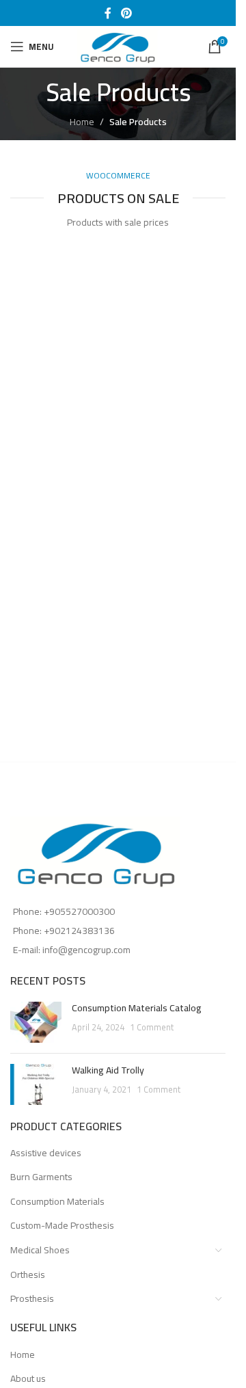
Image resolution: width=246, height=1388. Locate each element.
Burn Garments (41, 1177)
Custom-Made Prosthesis (62, 1225)
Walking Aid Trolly (108, 1070)
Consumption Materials (57, 1201)
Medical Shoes (40, 1250)
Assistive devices (45, 1153)
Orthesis (27, 1274)
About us (28, 1379)
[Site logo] (118, 46)
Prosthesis (32, 1298)
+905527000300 (79, 911)
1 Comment (152, 1027)
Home (82, 121)
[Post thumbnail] (36, 1022)
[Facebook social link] (108, 13)
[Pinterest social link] (126, 13)
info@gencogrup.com (86, 950)
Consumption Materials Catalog (137, 1008)
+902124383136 (79, 930)
